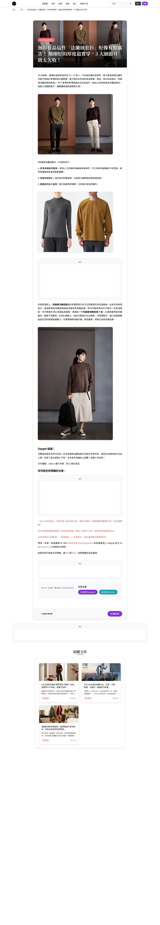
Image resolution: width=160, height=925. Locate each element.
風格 (67, 3)
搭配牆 (45, 3)
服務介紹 (84, 3)
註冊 (144, 3)
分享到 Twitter (109, 592)
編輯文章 (115, 614)
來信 (67, 552)
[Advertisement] (80, 280)
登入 (138, 3)
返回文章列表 (47, 614)
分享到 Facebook (88, 592)
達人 (75, 3)
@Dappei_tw (45, 546)
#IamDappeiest (85, 542)
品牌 (60, 3)
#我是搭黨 (72, 542)
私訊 (74, 552)
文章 (53, 3)
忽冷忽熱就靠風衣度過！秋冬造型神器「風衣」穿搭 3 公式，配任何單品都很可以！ (77, 530)
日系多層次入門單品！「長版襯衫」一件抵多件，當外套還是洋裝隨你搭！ (72, 536)
